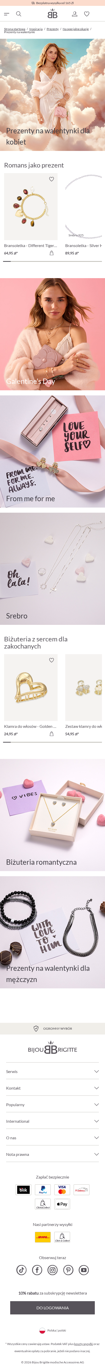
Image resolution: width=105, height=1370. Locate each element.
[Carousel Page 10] (75, 261)
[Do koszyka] (51, 253)
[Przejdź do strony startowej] (52, 13)
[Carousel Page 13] (98, 261)
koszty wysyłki (83, 1344)
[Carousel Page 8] (60, 261)
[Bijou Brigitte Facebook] (37, 1270)
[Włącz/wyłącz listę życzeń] (51, 179)
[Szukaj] (18, 14)
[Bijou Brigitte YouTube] (83, 1270)
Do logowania (52, 1307)
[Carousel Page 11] (83, 261)
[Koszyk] (99, 14)
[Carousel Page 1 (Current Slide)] (7, 261)
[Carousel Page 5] (37, 261)
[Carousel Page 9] (68, 261)
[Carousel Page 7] (52, 261)
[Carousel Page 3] (22, 261)
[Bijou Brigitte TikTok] (21, 1270)
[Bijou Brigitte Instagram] (52, 1270)
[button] (74, 14)
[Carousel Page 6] (45, 261)
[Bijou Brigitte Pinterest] (68, 1270)
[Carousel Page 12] (90, 261)
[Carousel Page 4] (30, 261)
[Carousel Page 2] (14, 261)
